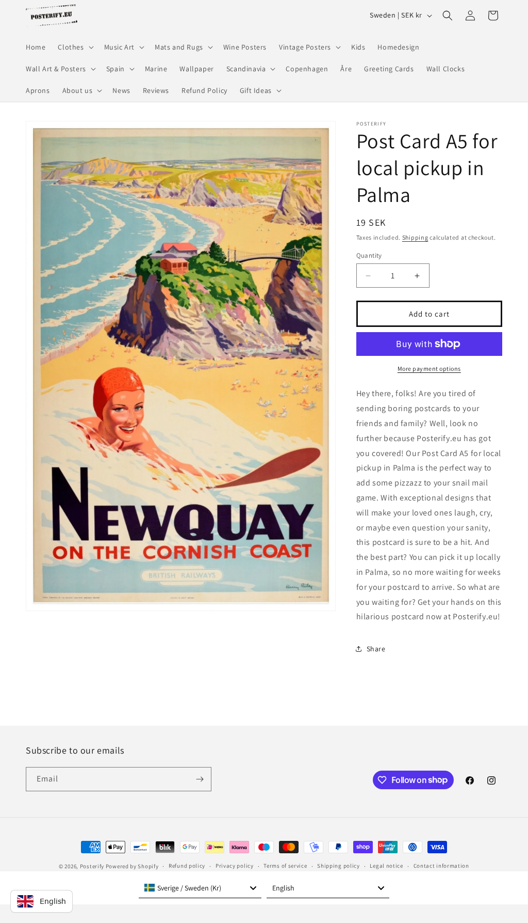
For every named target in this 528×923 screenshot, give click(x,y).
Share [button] (376, 648)
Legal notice (386, 865)
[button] (74, 47)
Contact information (441, 865)
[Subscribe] (199, 779)
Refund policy (187, 865)
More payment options (429, 368)
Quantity (369, 255)
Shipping (415, 237)
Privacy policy (235, 865)
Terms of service (285, 865)
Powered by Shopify (132, 866)
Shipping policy (338, 865)
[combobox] (200, 888)
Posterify (92, 866)
